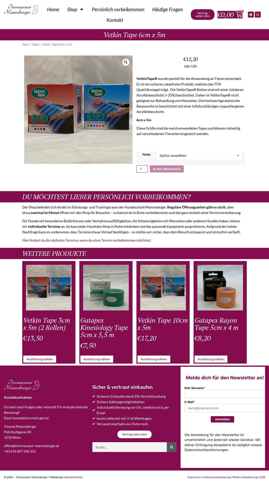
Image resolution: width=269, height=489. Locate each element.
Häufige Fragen (167, 9)
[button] (125, 62)
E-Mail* (190, 402)
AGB (262, 477)
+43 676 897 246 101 (20, 451)
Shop (72, 9)
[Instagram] (258, 15)
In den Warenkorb (167, 169)
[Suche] (172, 447)
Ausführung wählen (39, 359)
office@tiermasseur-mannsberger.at (31, 446)
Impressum (194, 477)
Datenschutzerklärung (216, 477)
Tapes (35, 44)
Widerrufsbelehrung (244, 477)
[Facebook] (251, 15)
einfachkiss (76, 477)
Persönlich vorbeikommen (118, 9)
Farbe (146, 154)
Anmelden (222, 419)
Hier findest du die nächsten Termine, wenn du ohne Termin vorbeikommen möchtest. (87, 240)
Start (25, 44)
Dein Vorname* (195, 388)
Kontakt (115, 20)
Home (53, 9)
